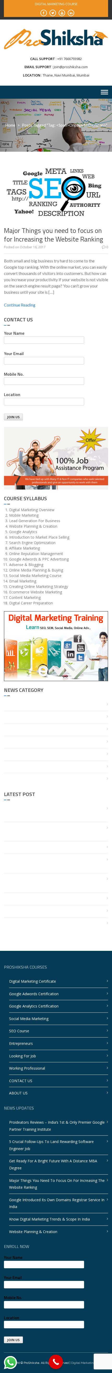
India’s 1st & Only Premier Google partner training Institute (54, 923)
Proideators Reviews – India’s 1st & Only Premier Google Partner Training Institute (51, 812)
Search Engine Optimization (27, 754)
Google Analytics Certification (34, 1006)
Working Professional (27, 1068)
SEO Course (19, 1030)
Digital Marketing (18, 729)
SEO (7, 766)
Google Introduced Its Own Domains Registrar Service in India (51, 883)
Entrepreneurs (21, 1043)
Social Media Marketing (28, 1018)
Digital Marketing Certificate (32, 981)
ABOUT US (18, 1093)
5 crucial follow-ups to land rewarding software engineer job (54, 832)
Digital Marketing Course (88, 1363)
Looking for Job (22, 1055)
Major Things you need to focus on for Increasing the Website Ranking (53, 234)
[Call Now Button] (56, 1362)
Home (10, 125)
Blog (8, 704)
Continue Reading (19, 304)
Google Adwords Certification (34, 993)
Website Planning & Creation (28, 911)
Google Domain (17, 741)
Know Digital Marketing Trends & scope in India (44, 898)
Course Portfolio (18, 716)
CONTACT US (20, 1080)
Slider (8, 778)
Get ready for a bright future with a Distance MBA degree (54, 847)
